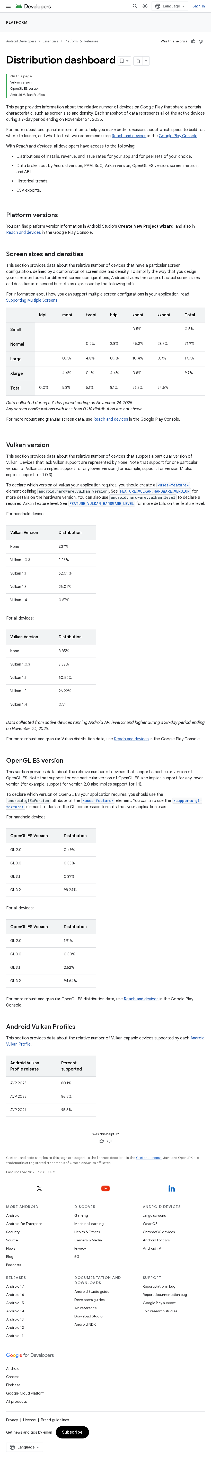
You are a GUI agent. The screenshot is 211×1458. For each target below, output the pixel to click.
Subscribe (72, 1432)
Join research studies (160, 1311)
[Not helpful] (201, 41)
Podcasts (13, 1264)
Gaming (81, 1215)
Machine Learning (89, 1223)
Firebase (13, 1385)
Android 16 (15, 1294)
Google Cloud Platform (25, 1393)
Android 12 (15, 1327)
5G (77, 1256)
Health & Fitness (87, 1232)
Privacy (80, 1248)
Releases (91, 41)
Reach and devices (129, 136)
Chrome (12, 1376)
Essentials (50, 41)
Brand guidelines (55, 1420)
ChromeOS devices (159, 1232)
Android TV (152, 1248)
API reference (85, 1308)
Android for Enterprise (24, 1223)
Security (13, 1232)
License (29, 1420)
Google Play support (159, 1302)
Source (12, 1240)
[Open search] (135, 6)
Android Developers (21, 41)
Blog (9, 1256)
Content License (149, 1158)
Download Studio (88, 1316)
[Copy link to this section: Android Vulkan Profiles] (80, 1027)
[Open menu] (8, 6)
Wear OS (150, 1223)
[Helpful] (193, 41)
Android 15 (15, 1302)
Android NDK (85, 1324)
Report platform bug (159, 1286)
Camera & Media (88, 1240)
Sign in (198, 6)
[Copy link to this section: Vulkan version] (54, 445)
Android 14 (15, 1311)
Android (13, 1215)
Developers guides (89, 1299)
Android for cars (156, 1240)
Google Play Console (178, 136)
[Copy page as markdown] (138, 61)
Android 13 (15, 1319)
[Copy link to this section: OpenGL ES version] (68, 761)
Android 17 (15, 1286)
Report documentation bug (165, 1294)
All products (16, 1401)
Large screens (154, 1215)
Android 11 (14, 1335)
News (10, 1248)
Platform (17, 22)
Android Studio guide (91, 1291)
